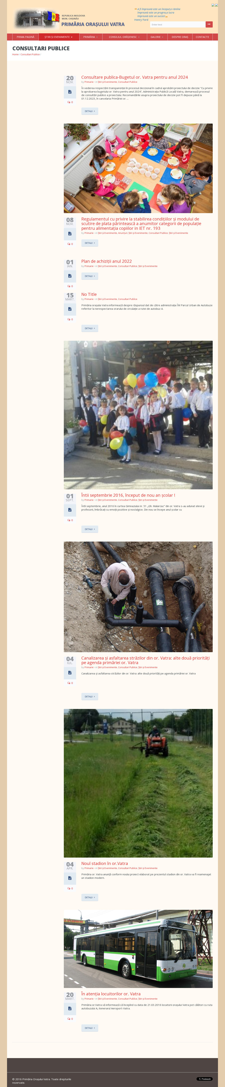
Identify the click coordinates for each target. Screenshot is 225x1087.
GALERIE (155, 37)
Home (15, 54)
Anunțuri (122, 233)
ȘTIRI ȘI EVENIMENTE (57, 37)
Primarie (89, 81)
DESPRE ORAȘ (180, 37)
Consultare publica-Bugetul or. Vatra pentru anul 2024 (134, 77)
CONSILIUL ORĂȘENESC (123, 37)
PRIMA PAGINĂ (25, 37)
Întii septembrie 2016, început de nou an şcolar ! (128, 495)
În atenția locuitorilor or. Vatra (111, 994)
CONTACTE (202, 37)
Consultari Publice (30, 54)
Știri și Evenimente (107, 81)
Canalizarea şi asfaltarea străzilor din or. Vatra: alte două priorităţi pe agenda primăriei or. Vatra (145, 660)
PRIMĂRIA (89, 37)
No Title (89, 294)
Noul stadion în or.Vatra (104, 863)
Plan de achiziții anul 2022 (106, 261)
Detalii (88, 111)
